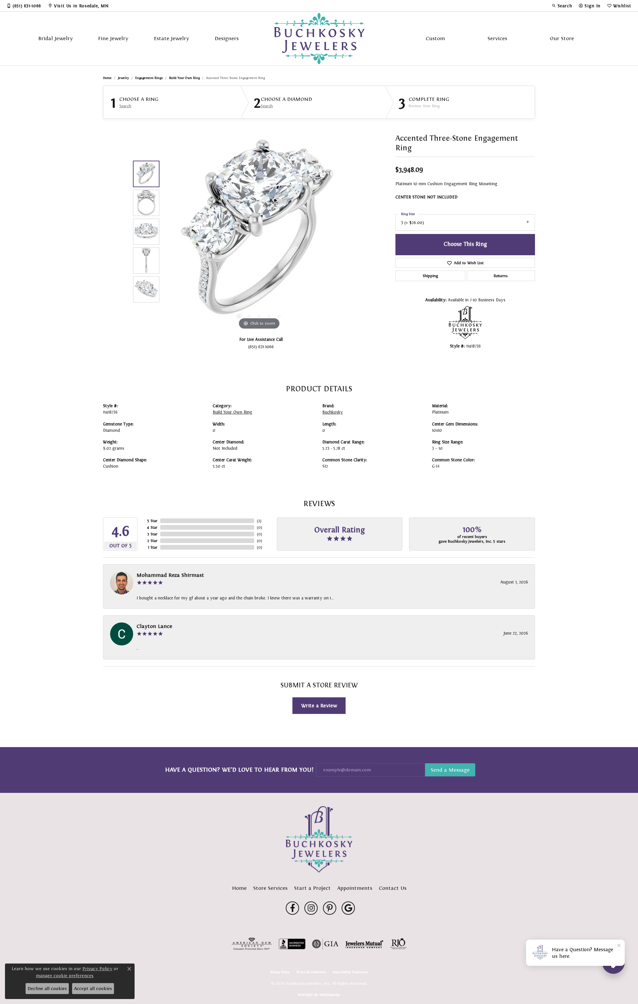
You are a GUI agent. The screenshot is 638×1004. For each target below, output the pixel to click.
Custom (435, 38)
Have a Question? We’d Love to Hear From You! (239, 769)
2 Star (152, 540)
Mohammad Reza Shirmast (170, 575)
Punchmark (330, 995)
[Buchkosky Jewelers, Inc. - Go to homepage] (319, 839)
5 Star (152, 520)
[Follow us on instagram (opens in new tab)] (311, 908)
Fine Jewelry (113, 38)
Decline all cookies (47, 988)
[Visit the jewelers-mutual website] (364, 944)
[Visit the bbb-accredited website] (292, 944)
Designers (227, 38)
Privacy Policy (280, 972)
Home (107, 78)
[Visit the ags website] (251, 944)
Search (125, 106)
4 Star (152, 527)
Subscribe (450, 770)
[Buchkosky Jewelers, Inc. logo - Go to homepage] (319, 38)
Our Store (562, 38)
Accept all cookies (93, 988)
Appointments (354, 888)
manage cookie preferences (64, 975)
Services (497, 38)
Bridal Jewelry (55, 38)
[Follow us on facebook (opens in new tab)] (292, 908)
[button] (562, 5)
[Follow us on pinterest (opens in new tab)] (329, 908)
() (259, 520)
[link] (24, 5)
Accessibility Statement (350, 972)
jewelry (123, 78)
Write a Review (319, 705)
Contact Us (392, 888)
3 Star (152, 534)
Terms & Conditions (311, 972)
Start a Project (312, 888)
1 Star (153, 547)
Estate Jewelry (171, 38)
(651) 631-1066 (261, 346)
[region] (259, 231)
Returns (501, 275)
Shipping (430, 275)
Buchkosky (332, 412)
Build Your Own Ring (184, 78)
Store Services (270, 888)
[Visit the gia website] (325, 944)
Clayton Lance (154, 626)
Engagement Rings (149, 78)
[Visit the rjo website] (398, 944)
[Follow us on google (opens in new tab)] (348, 908)
